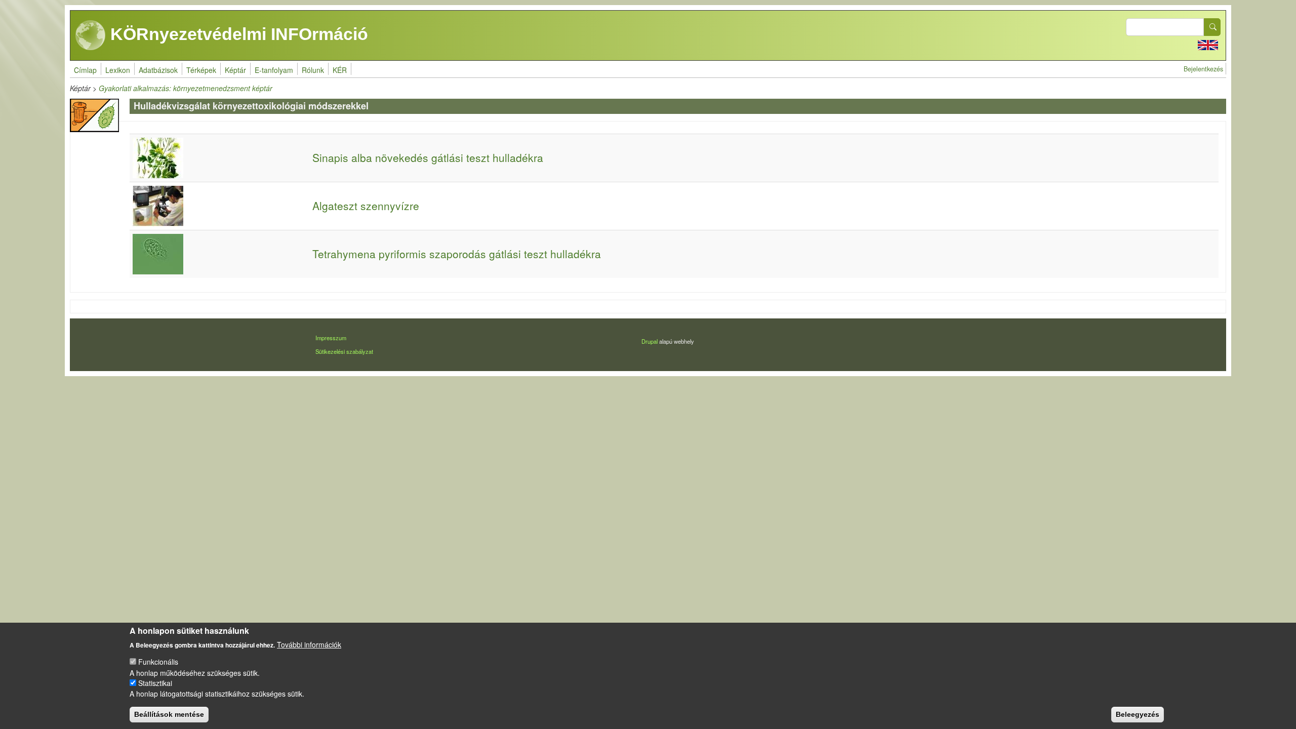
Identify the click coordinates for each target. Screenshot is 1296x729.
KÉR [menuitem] (340, 70)
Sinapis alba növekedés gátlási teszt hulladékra (427, 157)
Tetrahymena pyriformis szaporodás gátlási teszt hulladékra (456, 253)
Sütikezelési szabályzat (344, 351)
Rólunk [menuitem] (313, 70)
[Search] (1212, 27)
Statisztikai (155, 683)
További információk (309, 644)
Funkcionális (158, 662)
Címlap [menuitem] (85, 70)
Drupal (649, 341)
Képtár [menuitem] (235, 70)
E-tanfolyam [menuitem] (274, 70)
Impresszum (330, 338)
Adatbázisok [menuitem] (158, 70)
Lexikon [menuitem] (117, 70)
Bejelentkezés (1203, 68)
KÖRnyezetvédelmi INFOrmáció (237, 34)
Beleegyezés (1137, 714)
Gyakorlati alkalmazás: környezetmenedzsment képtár (185, 88)
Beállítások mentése (169, 714)
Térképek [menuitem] (201, 70)
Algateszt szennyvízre (365, 205)
